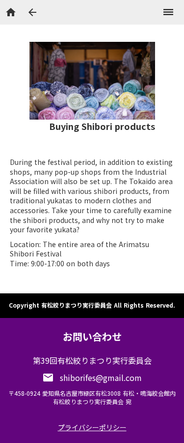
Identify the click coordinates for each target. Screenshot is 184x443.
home (11, 12)
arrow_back (32, 12)
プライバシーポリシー (92, 427)
